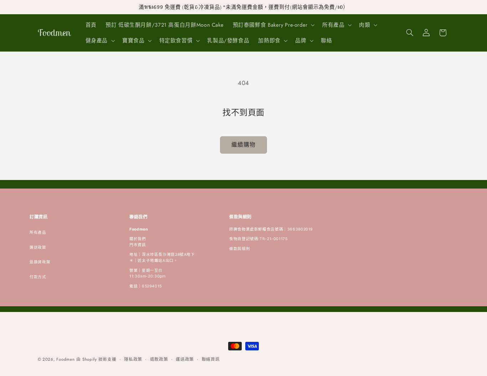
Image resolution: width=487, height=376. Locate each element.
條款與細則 (239, 249)
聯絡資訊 (211, 359)
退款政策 (159, 359)
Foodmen (65, 359)
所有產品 (38, 232)
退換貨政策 (40, 262)
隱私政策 (133, 359)
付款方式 (38, 277)
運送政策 (38, 247)
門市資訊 (137, 245)
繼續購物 (243, 145)
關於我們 (137, 239)
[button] (273, 25)
